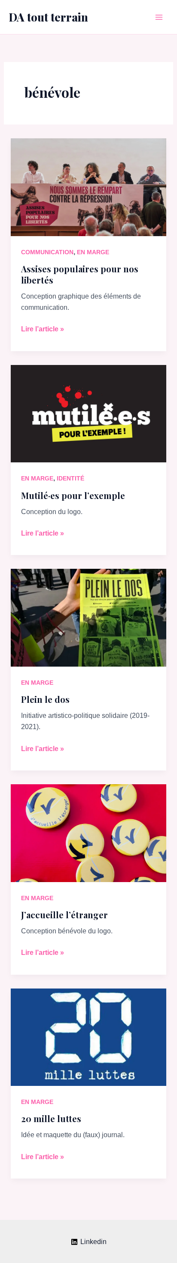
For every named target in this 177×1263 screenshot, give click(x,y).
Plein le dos (45, 699)
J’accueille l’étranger (64, 914)
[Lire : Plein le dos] (89, 617)
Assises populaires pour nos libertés (79, 274)
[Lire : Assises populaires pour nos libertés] (89, 186)
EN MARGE (93, 252)
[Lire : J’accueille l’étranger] (89, 832)
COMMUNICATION (47, 252)
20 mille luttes (51, 1118)
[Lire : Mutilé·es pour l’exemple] (89, 413)
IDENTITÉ (70, 478)
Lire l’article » (42, 330)
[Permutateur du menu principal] (159, 17)
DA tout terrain (48, 17)
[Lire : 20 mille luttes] (89, 1036)
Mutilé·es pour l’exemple (73, 495)
